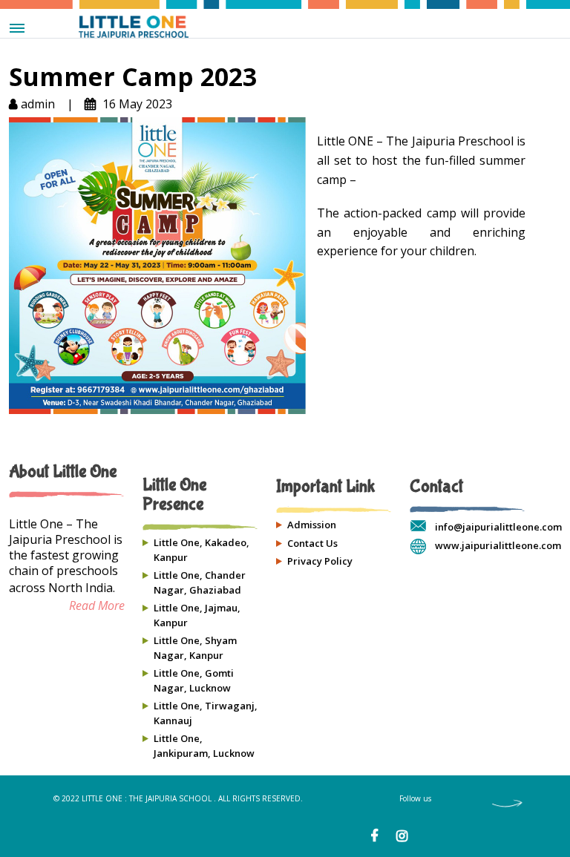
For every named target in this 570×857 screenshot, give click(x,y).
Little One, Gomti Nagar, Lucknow (194, 680)
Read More (97, 605)
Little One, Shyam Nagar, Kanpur (195, 648)
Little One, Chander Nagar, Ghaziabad (200, 582)
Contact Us (312, 543)
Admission (311, 524)
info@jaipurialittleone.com (498, 526)
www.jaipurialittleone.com (498, 545)
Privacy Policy (320, 561)
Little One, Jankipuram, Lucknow (204, 746)
